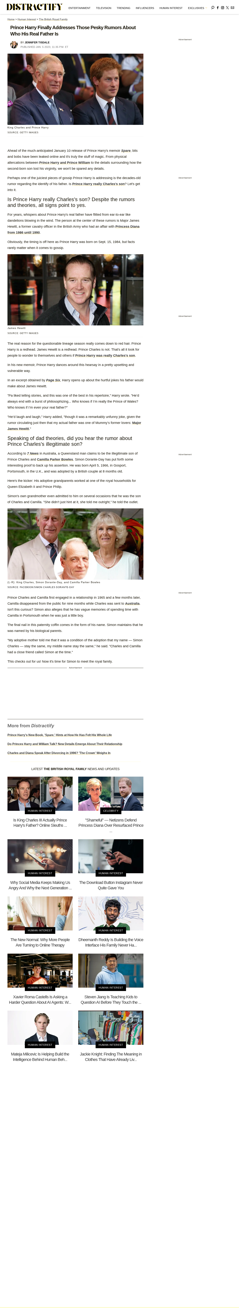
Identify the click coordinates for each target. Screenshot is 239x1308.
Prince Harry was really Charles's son (105, 355)
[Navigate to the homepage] (34, 7)
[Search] (213, 7)
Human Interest (171, 8)
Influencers (145, 8)
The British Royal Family (53, 19)
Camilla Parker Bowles (55, 459)
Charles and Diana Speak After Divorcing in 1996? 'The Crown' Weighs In (59, 753)
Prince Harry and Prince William (64, 162)
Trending (123, 8)
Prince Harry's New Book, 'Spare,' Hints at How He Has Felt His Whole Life (59, 735)
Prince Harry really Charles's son (98, 184)
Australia (132, 603)
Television (103, 8)
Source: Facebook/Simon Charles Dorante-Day (40, 587)
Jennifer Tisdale (37, 42)
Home (11, 19)
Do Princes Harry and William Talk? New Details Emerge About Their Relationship (64, 744)
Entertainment (80, 8)
